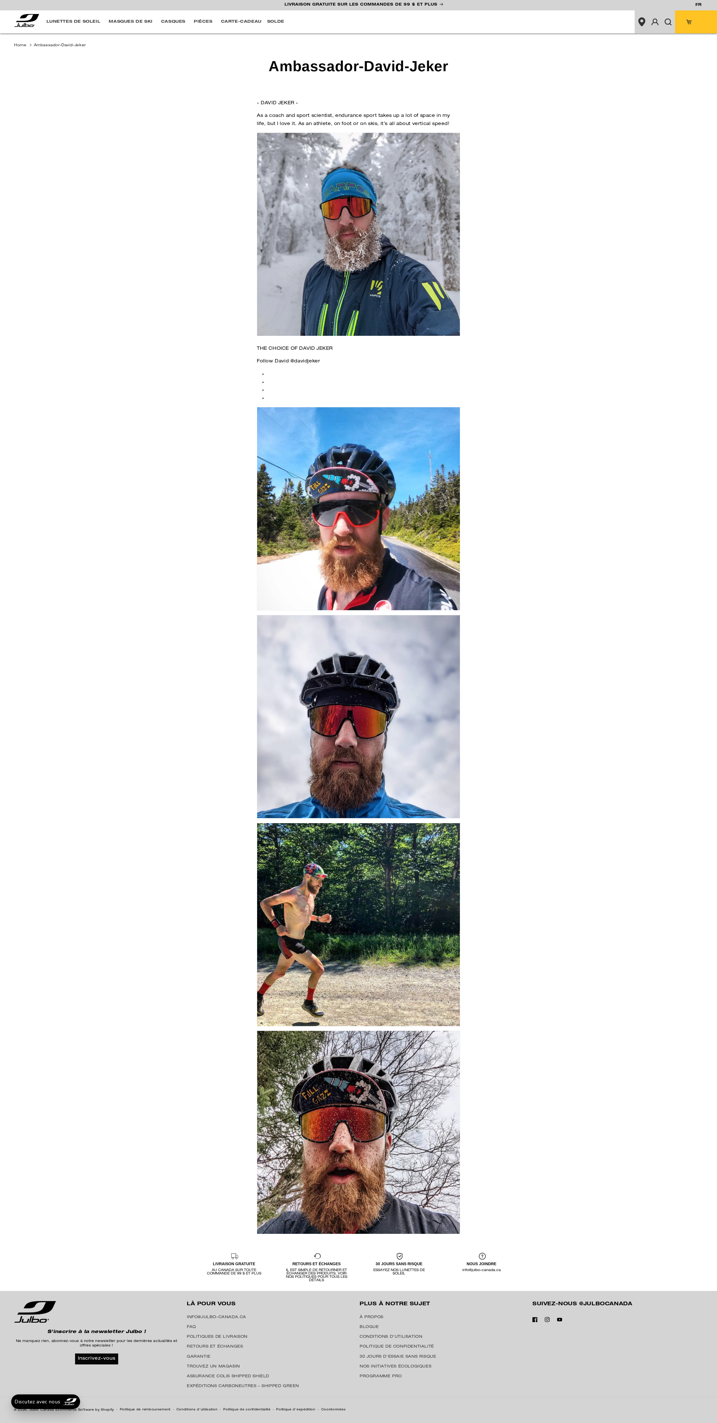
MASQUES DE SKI (130, 22)
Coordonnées (333, 1409)
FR (698, 5)
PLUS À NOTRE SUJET (395, 1304)
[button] (75, 21)
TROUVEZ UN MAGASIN (213, 1367)
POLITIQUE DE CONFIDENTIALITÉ (397, 1347)
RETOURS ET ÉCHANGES (215, 1347)
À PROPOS (371, 1317)
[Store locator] (642, 21)
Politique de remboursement (145, 1409)
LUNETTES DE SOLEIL (73, 22)
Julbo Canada (41, 1410)
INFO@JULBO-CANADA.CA (216, 1317)
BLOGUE (369, 1327)
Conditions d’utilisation (197, 1409)
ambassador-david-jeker (60, 45)
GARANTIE (199, 1357)
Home (20, 45)
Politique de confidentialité (247, 1409)
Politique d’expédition (295, 1409)
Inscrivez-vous (96, 1359)
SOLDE (275, 22)
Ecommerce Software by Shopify (84, 1410)
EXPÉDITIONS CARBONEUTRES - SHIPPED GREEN (243, 1386)
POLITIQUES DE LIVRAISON (217, 1337)
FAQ (191, 1327)
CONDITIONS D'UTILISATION (391, 1337)
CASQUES (173, 22)
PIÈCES (203, 22)
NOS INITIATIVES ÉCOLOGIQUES (395, 1367)
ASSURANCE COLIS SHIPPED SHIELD (228, 1376)
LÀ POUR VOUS (211, 1304)
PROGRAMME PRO (381, 1376)
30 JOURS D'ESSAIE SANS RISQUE (398, 1357)
